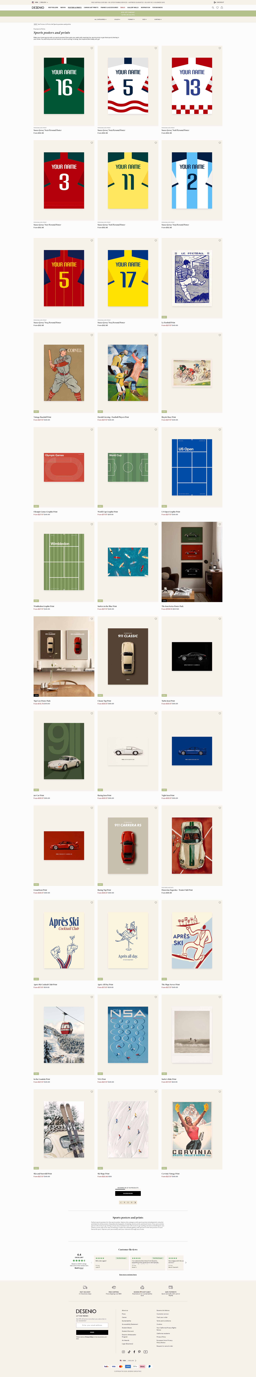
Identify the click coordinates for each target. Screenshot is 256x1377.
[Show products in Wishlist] (217, 7)
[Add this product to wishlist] (91, 48)
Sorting (157, 19)
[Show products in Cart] (222, 7)
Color (116, 19)
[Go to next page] (135, 1202)
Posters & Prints (75, 7)
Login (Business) (127, 1344)
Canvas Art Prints (91, 7)
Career (124, 1317)
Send (92, 1332)
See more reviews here (128, 1275)
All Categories (100, 19)
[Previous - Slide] (91, 1262)
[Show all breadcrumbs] (36, 24)
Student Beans (127, 1328)
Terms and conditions (164, 1321)
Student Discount (128, 1331)
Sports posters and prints (62, 24)
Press (124, 1314)
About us (125, 1310)
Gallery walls (133, 7)
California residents (163, 1333)
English (43, 2)
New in (63, 7)
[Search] (213, 7)
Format (130, 19)
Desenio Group (133, 1371)
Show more (128, 1193)
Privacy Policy (89, 1337)
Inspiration (145, 7)
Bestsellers (53, 7)
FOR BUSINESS (157, 7)
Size (143, 19)
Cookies (159, 1324)
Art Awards (125, 1340)
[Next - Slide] (186, 1262)
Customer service (163, 1314)
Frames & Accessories (109, 7)
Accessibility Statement (130, 1324)
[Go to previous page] (121, 1202)
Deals (122, 7)
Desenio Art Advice (163, 1310)
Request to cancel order (165, 1346)
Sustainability (126, 1321)
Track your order (162, 1317)
